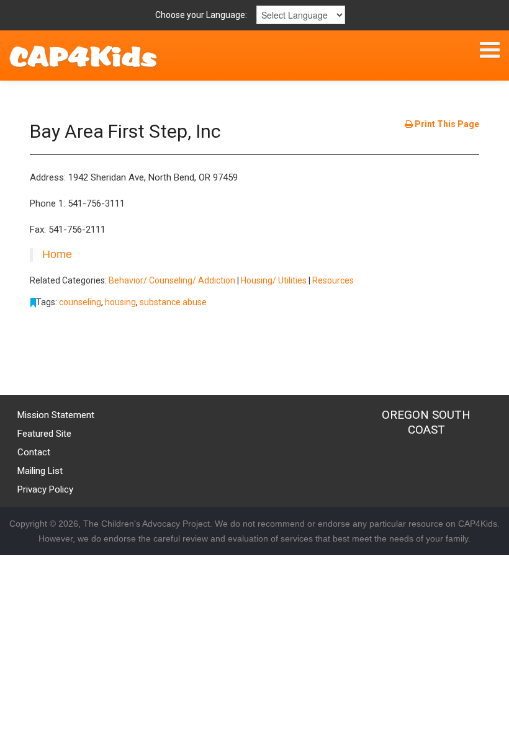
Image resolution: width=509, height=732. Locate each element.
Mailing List (40, 470)
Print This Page (446, 124)
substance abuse (173, 302)
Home (57, 254)
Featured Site (44, 433)
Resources (333, 280)
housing (120, 302)
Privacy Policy (45, 489)
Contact (33, 452)
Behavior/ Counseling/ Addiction (172, 280)
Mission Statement (55, 415)
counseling (80, 302)
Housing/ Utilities (274, 280)
